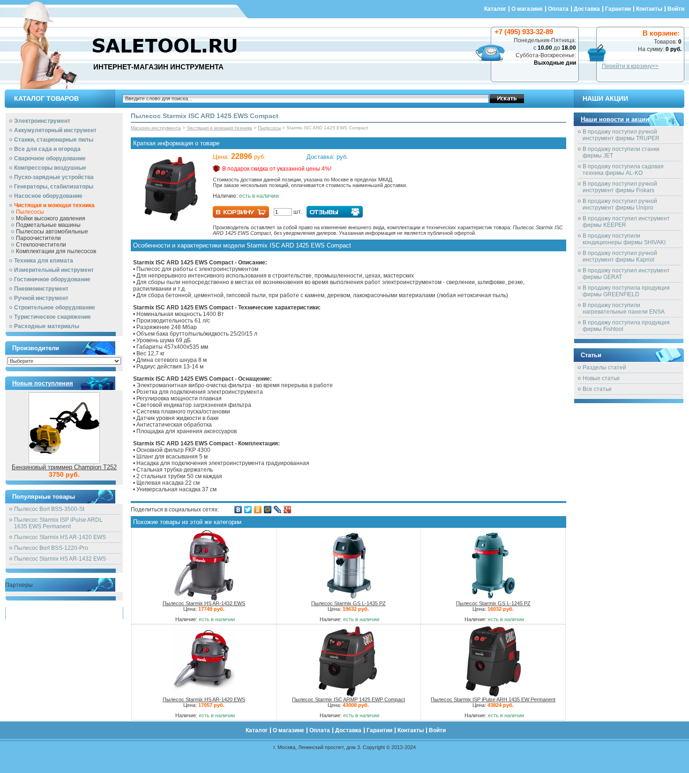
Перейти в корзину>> (630, 66)
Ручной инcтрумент (41, 298)
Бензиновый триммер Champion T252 (64, 467)
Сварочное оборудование (50, 158)
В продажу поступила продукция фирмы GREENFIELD (626, 291)
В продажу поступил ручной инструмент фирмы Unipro (620, 204)
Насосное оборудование (48, 196)
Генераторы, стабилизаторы (53, 186)
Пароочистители (38, 238)
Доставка (587, 9)
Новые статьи (601, 378)
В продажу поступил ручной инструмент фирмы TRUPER (621, 135)
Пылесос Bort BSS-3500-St (49, 509)
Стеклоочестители (41, 244)
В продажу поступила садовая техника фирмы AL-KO (623, 169)
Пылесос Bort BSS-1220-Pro (51, 548)
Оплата (558, 9)
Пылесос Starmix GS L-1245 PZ (493, 603)
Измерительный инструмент (54, 270)
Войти (675, 9)
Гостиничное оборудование (52, 279)
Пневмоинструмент (41, 288)
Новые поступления (42, 383)
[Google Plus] (287, 509)
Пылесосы (30, 212)
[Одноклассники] (258, 509)
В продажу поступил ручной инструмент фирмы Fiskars (620, 187)
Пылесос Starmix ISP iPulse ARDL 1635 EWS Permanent (58, 523)
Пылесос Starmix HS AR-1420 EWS (60, 537)
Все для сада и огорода (47, 149)
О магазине (527, 9)
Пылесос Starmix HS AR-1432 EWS (60, 558)
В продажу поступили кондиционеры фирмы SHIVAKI (624, 239)
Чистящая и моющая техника (54, 205)
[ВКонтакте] (238, 509)
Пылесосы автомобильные (52, 231)
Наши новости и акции (615, 119)
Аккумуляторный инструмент (55, 130)
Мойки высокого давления (50, 218)
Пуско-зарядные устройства (54, 177)
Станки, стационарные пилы (53, 139)
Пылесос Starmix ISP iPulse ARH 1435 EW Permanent (493, 699)
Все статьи (597, 389)
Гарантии (618, 9)
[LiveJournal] (278, 509)
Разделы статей (604, 367)
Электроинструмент (42, 121)
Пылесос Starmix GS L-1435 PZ (348, 603)
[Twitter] (248, 509)
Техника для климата (43, 260)
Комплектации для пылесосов (56, 251)
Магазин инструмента (156, 127)
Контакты (649, 9)
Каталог (495, 9)
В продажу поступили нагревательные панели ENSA (624, 308)
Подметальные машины (48, 225)
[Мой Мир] (268, 509)
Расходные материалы (46, 326)
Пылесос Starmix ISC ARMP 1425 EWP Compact (348, 699)
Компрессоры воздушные (50, 168)
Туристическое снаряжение (52, 317)
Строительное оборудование (54, 307)
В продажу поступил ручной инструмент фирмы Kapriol (620, 256)
